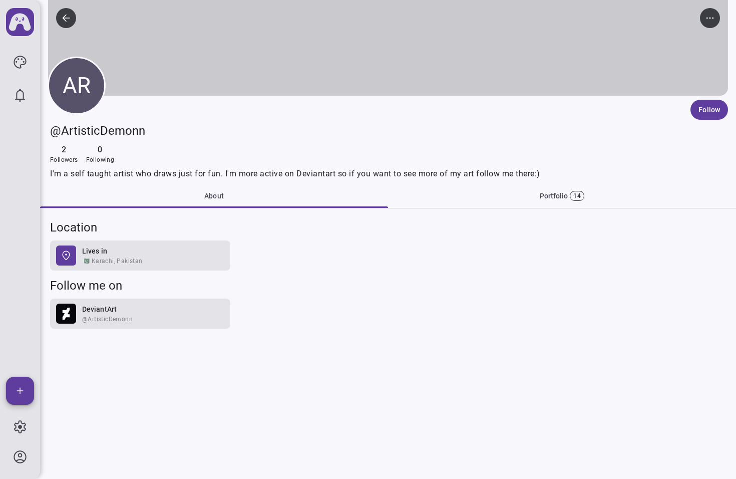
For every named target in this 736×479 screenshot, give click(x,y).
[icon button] (20, 62)
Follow (709, 110)
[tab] (562, 196)
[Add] (20, 391)
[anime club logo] (20, 22)
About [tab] (214, 196)
